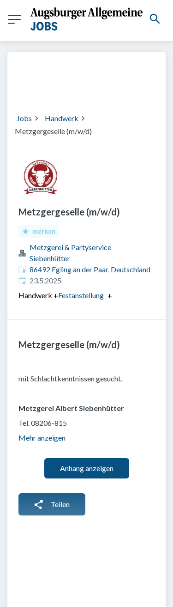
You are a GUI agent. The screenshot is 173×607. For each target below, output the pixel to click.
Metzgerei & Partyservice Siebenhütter (70, 253)
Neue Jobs (112, 87)
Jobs (24, 118)
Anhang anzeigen (86, 468)
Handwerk (61, 118)
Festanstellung (81, 295)
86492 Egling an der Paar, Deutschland (90, 269)
